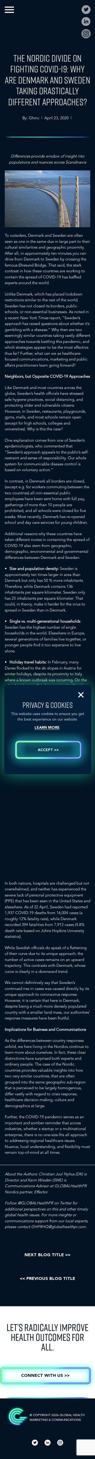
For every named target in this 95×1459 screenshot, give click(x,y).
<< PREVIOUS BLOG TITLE (47, 1279)
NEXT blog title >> (47, 1255)
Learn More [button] (47, 728)
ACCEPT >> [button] (48, 750)
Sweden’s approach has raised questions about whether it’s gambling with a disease (47, 324)
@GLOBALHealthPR (35, 1203)
